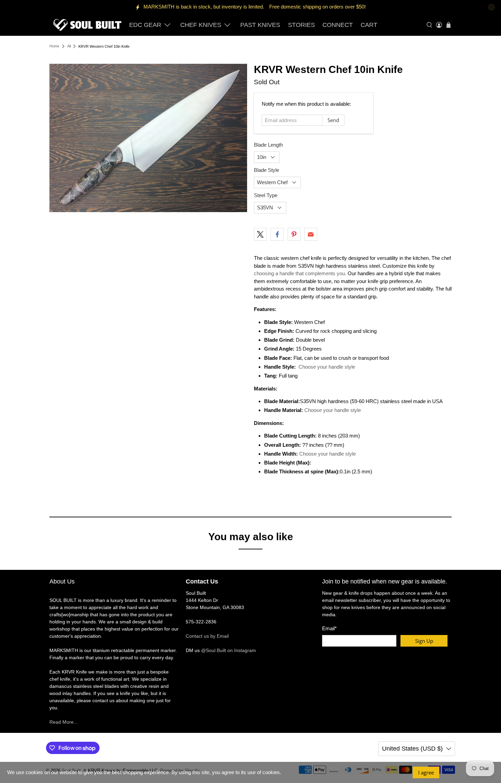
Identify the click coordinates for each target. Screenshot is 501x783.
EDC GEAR (145, 24)
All (69, 46)
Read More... (63, 722)
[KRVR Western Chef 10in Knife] (148, 138)
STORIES (301, 24)
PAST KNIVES (260, 24)
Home (54, 46)
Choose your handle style (327, 367)
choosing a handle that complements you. (300, 273)
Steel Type (265, 195)
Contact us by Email (207, 636)
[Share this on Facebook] (277, 234)
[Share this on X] (260, 234)
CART (369, 24)
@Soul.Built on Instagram (228, 650)
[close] (491, 7)
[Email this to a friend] (310, 234)
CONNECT (337, 24)
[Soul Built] (87, 25)
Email (329, 628)
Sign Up (424, 640)
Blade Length (268, 145)
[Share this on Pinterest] (294, 234)
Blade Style (266, 170)
